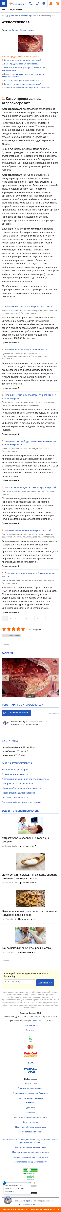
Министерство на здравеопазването (30, 1162)
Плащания (30, 1112)
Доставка (30, 1107)
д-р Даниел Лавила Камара (21, 30)
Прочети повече (9, 342)
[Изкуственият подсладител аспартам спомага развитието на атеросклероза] (30, 861)
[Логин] (50, 3)
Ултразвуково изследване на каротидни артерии (26, 840)
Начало (14, 16)
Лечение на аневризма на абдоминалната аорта (27, 88)
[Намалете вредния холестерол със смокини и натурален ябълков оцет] (30, 898)
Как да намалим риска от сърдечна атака (26, 948)
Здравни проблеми (29, 16)
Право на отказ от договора (30, 1098)
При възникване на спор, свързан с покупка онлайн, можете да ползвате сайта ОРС (30, 1141)
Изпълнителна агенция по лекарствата (30, 1152)
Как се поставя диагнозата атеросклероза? (24, 80)
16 (37, 618)
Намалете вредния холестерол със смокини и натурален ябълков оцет (29, 913)
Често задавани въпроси (30, 1132)
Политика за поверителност (30, 1088)
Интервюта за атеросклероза (17, 783)
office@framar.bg (30, 1025)
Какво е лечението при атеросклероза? (22, 84)
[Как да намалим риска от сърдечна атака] (30, 935)
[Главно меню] (3, 3)
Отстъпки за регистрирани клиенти (30, 1117)
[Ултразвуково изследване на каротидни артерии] (30, 825)
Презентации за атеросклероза (18, 793)
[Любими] (44, 3)
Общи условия (30, 1083)
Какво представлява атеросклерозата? (22, 56)
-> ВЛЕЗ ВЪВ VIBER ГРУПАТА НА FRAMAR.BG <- (29, 1209)
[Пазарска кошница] (57, 3)
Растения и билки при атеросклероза (21, 802)
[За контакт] (37, 3)
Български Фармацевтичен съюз (30, 1147)
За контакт (30, 1030)
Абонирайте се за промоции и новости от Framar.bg (27, 975)
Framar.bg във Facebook (31, 1205)
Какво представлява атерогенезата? (21, 64)
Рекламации (30, 1103)
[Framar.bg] (13, 3)
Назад (5, 16)
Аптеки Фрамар (25, 1201)
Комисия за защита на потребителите (30, 1157)
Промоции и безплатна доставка (30, 1127)
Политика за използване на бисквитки (30, 1093)
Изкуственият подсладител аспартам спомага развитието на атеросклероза (29, 876)
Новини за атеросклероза (15, 769)
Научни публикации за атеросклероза (22, 788)
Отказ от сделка (30, 1122)
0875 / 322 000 (39, 1020)
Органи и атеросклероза (15, 797)
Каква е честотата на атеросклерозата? (22, 60)
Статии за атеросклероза (15, 774)
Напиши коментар (19, 713)
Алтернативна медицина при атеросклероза (25, 779)
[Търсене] (30, 3)
